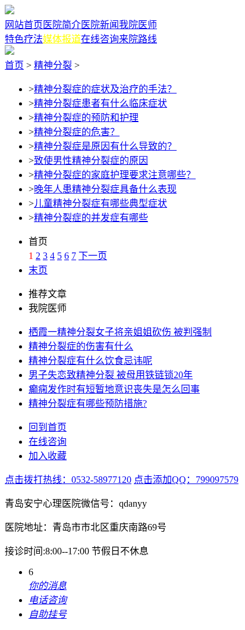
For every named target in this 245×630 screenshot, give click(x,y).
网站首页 (24, 25)
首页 (14, 65)
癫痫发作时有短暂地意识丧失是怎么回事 (114, 389)
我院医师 (138, 25)
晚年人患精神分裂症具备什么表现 (105, 189)
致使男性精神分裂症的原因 (91, 160)
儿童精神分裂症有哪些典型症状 (100, 203)
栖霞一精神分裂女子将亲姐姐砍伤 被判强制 (120, 332)
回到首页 (48, 427)
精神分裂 (53, 65)
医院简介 (62, 25)
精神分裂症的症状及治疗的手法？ (105, 89)
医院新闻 (100, 25)
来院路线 (138, 39)
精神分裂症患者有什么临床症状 (100, 103)
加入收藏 (48, 456)
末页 (38, 270)
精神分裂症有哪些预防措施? (88, 403)
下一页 (92, 256)
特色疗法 (24, 39)
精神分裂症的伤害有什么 (81, 346)
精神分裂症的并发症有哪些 (91, 218)
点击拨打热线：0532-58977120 (68, 480)
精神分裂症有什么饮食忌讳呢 (90, 360)
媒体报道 (62, 39)
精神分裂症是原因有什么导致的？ (105, 146)
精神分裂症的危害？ (77, 132)
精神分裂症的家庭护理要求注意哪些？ (115, 175)
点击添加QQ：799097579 (186, 480)
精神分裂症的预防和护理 (86, 118)
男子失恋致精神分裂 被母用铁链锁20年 (111, 375)
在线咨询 (100, 39)
